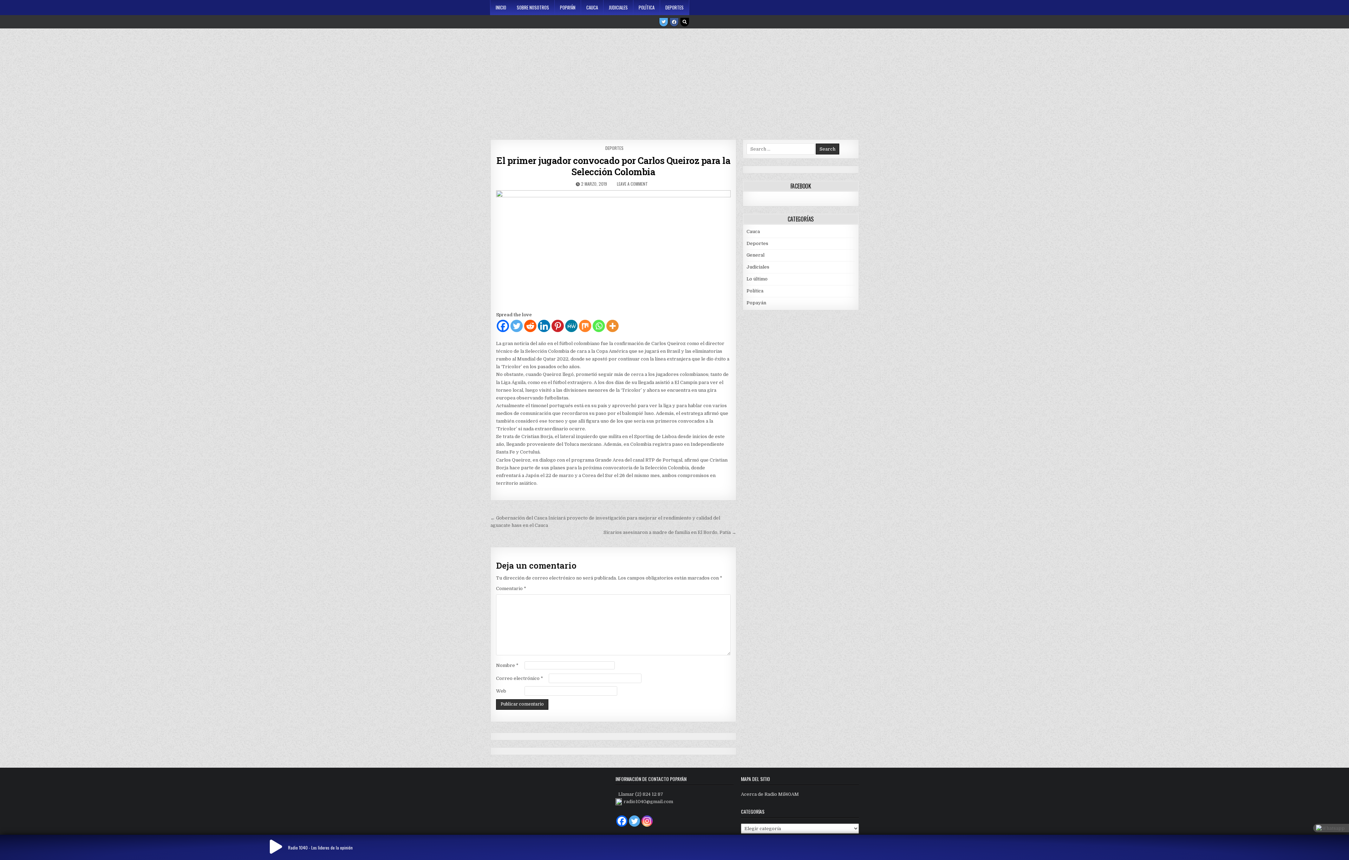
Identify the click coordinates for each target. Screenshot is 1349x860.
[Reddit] (530, 326)
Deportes (674, 7)
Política (646, 7)
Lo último (757, 279)
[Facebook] (674, 22)
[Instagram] (647, 821)
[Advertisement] (674, 81)
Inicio (501, 7)
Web (501, 691)
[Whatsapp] (599, 326)
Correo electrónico (519, 678)
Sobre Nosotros (533, 7)
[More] (612, 326)
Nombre (507, 665)
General (755, 255)
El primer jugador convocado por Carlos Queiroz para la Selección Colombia (613, 166)
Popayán (567, 7)
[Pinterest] (558, 326)
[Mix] (585, 326)
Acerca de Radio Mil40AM (770, 794)
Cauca (592, 7)
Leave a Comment (632, 184)
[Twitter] (663, 22)
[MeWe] (571, 326)
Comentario (511, 588)
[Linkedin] (544, 326)
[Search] (684, 22)
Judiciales (618, 7)
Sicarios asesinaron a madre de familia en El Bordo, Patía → (670, 532)
